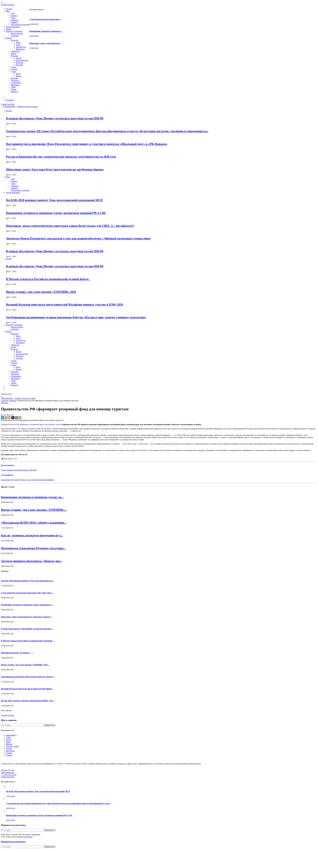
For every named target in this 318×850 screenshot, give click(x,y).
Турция (9, 753)
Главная (4, 401)
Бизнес (9, 29)
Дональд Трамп (12, 746)
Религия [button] (14, 349)
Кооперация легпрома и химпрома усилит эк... (32, 497)
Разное (9, 38)
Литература (21, 47)
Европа (14, 16)
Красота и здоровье (14, 31)
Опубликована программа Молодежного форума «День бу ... (28, 677)
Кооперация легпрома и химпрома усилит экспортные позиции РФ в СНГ (56, 212)
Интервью (15, 85)
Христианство (22, 60)
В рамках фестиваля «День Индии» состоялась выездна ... (27, 629)
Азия (13, 18)
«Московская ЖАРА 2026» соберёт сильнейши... (33, 522)
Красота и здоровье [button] (14, 325)
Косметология (17, 33)
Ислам (18, 58)
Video (13, 87)
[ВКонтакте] (2, 417)
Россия (9, 9)
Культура (15, 40)
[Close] (2, 2)
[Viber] (16, 417)
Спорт (13, 67)
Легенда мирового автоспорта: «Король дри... (31, 561)
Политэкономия (13, 27)
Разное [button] (9, 331)
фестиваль (10, 751)
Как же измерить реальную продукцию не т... (32, 535)
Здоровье (15, 36)
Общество (15, 51)
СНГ (13, 13)
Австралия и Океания (20, 24)
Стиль (13, 71)
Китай (8, 740)
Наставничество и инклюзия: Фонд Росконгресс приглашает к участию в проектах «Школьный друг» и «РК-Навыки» (86, 144)
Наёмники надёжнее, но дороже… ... (17, 653)
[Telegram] (9, 417)
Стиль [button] (13, 365)
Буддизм (19, 65)
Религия (14, 56)
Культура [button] (15, 334)
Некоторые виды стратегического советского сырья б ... (26, 617)
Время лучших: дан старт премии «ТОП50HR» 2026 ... (25, 665)
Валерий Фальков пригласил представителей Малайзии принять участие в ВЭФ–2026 (64, 304)
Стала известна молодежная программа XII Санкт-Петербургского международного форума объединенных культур (58, 803)
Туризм (14, 69)
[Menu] (2, 107)
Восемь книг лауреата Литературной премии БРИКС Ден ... (28, 701)
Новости (14, 92)
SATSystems (27, 837)
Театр (18, 45)
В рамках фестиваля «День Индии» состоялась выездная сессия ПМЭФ (54, 118)
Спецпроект (16, 83)
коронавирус (11, 735)
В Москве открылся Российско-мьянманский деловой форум (48, 279)
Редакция (10, 100)
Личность (15, 80)
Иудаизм (19, 63)
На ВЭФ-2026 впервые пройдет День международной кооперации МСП (54, 200)
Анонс (14, 89)
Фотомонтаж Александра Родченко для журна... (33, 548)
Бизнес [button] (9, 259)
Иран (8, 742)
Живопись (20, 49)
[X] (12, 417)
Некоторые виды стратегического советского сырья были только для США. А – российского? (70, 225)
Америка (15, 20)
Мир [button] (8, 177)
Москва (9, 744)
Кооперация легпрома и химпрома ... (45, 31)
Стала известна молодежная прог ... (45, 19)
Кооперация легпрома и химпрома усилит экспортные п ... (27, 605)
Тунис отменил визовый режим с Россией (19, 470)
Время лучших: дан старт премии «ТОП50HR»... (34, 509)
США (8, 737)
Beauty (18, 76)
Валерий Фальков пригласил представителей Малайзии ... (27, 689)
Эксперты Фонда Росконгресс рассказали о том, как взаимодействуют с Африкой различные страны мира (78, 238)
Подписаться (6, 394)
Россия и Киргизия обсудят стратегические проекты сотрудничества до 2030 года (61, 156)
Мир (8, 11)
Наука (13, 54)
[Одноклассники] (5, 417)
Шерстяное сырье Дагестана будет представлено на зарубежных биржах (55, 169)
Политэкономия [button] (13, 192)
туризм (9, 755)
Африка (14, 22)
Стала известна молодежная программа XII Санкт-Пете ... (27, 593)
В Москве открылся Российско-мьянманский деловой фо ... (27, 641)
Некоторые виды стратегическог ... (45, 43)
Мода (18, 74)
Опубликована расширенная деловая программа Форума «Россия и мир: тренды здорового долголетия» (76, 317)
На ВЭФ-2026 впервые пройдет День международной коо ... (27, 581)
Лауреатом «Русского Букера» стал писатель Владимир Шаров (27, 480)
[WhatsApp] (19, 417)
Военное (14, 78)
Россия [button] (9, 111)
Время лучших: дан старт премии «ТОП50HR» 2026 (41, 291)
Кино (18, 42)
